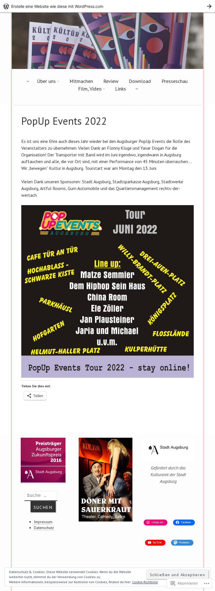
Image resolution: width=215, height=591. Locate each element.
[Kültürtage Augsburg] (107, 67)
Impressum (43, 521)
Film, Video (90, 88)
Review (110, 81)
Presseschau (175, 81)
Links (120, 88)
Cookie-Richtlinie (145, 582)
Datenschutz (44, 527)
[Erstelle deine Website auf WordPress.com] (107, 6)
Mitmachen (81, 81)
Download (140, 81)
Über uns (46, 81)
